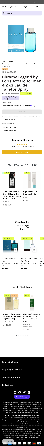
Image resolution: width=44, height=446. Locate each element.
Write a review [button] (22, 152)
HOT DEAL (5, 69)
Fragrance (10, 61)
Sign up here (36, 2)
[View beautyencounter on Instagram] (14, 392)
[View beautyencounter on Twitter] (24, 392)
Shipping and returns (9, 130)
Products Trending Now (22, 226)
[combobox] (22, 13)
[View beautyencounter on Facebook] (19, 392)
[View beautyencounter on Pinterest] (29, 392)
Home (3, 61)
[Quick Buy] (15, 250)
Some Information (11, 377)
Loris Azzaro (9, 72)
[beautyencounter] (14, 7)
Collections (7, 385)
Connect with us (10, 362)
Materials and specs (9, 127)
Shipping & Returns (12, 370)
